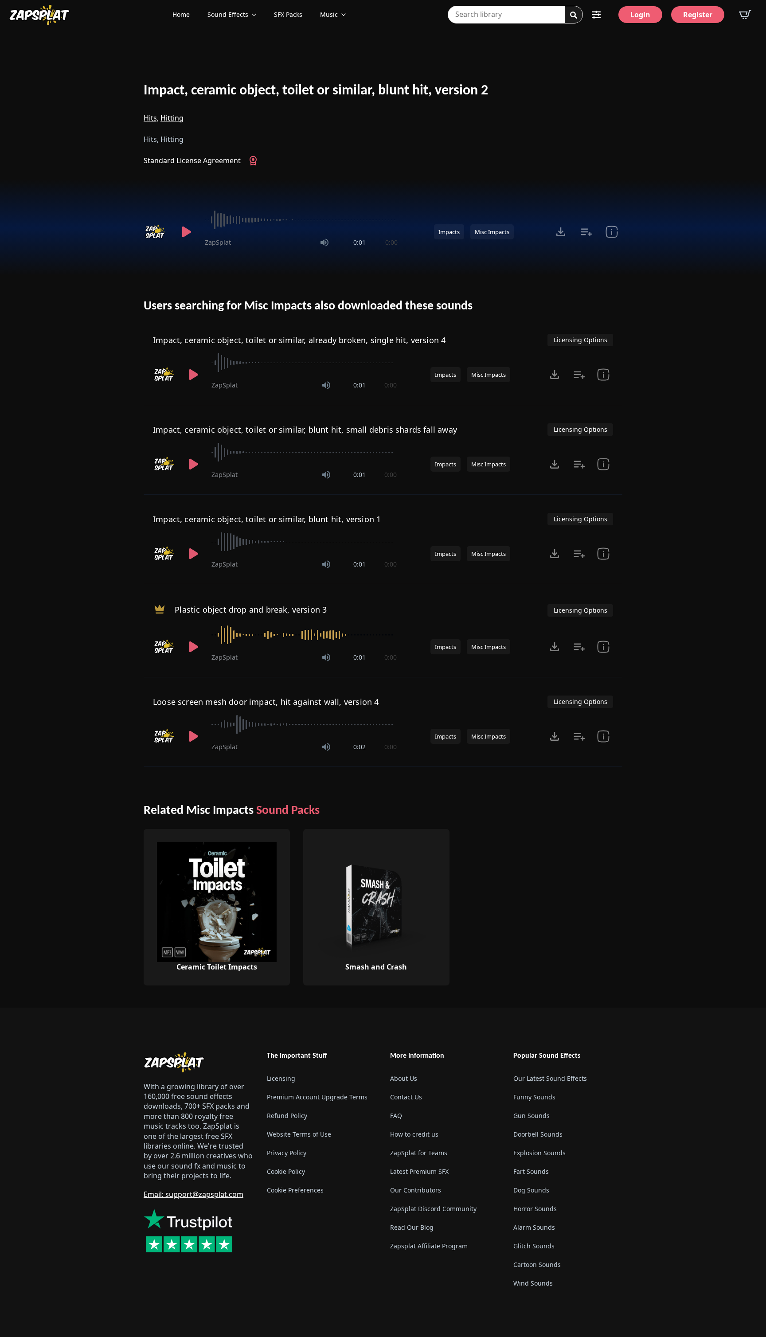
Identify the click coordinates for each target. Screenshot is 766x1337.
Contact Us (406, 1097)
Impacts (449, 232)
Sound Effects (227, 14)
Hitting (172, 118)
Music (329, 14)
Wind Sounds (533, 1283)
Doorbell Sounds (538, 1134)
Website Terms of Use (299, 1134)
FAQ (396, 1115)
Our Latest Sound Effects (550, 1078)
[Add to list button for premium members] (586, 231)
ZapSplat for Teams (418, 1153)
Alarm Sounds (534, 1227)
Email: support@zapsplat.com (193, 1194)
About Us (403, 1078)
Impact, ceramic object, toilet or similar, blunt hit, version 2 (316, 91)
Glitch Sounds (534, 1246)
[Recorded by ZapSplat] (156, 231)
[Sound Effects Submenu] (256, 15)
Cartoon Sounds (537, 1264)
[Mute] (324, 242)
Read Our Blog (412, 1227)
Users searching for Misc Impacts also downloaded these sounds (308, 306)
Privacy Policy (286, 1153)
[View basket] (745, 15)
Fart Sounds (531, 1171)
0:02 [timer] (359, 747)
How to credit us (414, 1134)
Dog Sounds (531, 1190)
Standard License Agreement (192, 160)
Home (181, 14)
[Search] (573, 15)
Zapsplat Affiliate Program (429, 1246)
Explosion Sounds (539, 1153)
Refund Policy (287, 1115)
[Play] (186, 231)
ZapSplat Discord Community (433, 1208)
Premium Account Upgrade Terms (317, 1097)
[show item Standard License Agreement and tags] (611, 231)
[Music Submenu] (346, 15)
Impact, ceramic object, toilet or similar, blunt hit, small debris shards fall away (305, 429)
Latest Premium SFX (419, 1171)
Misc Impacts (492, 232)
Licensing (281, 1078)
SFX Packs (288, 14)
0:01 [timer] (359, 242)
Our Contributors (415, 1190)
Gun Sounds (531, 1115)
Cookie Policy (286, 1171)
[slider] (301, 220)
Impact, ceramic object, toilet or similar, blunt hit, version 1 (267, 519)
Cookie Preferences (295, 1190)
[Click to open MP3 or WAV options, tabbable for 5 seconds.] (560, 231)
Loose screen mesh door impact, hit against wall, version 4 (266, 701)
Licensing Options (580, 340)
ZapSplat (218, 242)
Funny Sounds (534, 1097)
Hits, (151, 118)
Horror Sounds (535, 1208)
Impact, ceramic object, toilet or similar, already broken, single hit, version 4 (299, 340)
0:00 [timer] (391, 242)
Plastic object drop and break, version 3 (251, 609)
